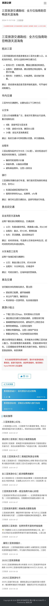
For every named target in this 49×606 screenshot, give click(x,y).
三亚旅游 (20, 20)
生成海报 (9, 384)
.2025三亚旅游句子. (11, 578)
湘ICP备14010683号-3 (38, 600)
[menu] (45, 3)
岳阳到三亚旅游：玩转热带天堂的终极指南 (22, 526)
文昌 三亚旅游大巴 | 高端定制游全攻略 (20, 456)
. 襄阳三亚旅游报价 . (11, 543)
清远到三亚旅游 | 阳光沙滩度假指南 (19, 439)
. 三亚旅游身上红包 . (11, 422)
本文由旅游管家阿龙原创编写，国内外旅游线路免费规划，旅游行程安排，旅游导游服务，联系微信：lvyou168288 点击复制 (24, 362)
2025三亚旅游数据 (11, 560)
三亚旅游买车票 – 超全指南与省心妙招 (20, 491)
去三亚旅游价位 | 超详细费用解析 (18, 474)
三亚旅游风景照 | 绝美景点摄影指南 (19, 508)
